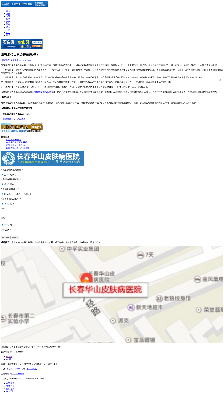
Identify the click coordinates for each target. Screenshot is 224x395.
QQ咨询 (21, 119)
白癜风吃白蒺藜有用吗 (16, 142)
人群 (8, 30)
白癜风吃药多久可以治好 (17, 148)
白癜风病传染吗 (13, 140)
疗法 (8, 19)
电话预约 (13, 119)
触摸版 (9, 356)
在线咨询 (10, 386)
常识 (8, 27)
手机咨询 (6, 60)
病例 (8, 22)
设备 (8, 24)
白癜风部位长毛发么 (15, 145)
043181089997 (13, 369)
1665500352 (32, 369)
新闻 (8, 13)
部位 (8, 35)
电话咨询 (10, 383)
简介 (8, 11)
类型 (8, 32)
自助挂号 (10, 389)
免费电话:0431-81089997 (21, 60)
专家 (8, 16)
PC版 (8, 359)
